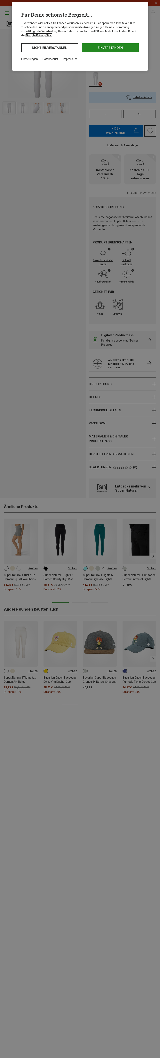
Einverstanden (110, 48)
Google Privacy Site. (39, 35)
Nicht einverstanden (49, 48)
